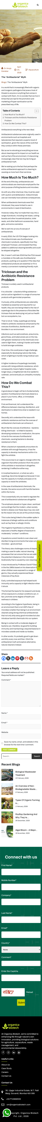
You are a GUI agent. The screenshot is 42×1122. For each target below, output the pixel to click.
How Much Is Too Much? (14, 115)
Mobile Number (8, 880)
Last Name (6, 913)
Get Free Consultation (39, 555)
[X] (8, 658)
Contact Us (6, 1076)
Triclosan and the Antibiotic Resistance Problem (21, 119)
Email (4, 723)
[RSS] (31, 658)
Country (5, 943)
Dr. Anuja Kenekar (6, 69)
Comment (6, 680)
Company (6, 895)
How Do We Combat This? (15, 124)
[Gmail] (26, 658)
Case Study (6, 1068)
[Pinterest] (17, 658)
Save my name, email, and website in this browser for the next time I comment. (21, 743)
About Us (5, 1065)
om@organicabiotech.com (18, 1104)
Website (4, 732)
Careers (4, 1072)
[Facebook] (4, 658)
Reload (29, 992)
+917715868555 (13, 1099)
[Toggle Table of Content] (35, 111)
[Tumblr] (22, 658)
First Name (6, 865)
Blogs (3, 82)
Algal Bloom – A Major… (26, 830)
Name (4, 713)
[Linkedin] (13, 658)
